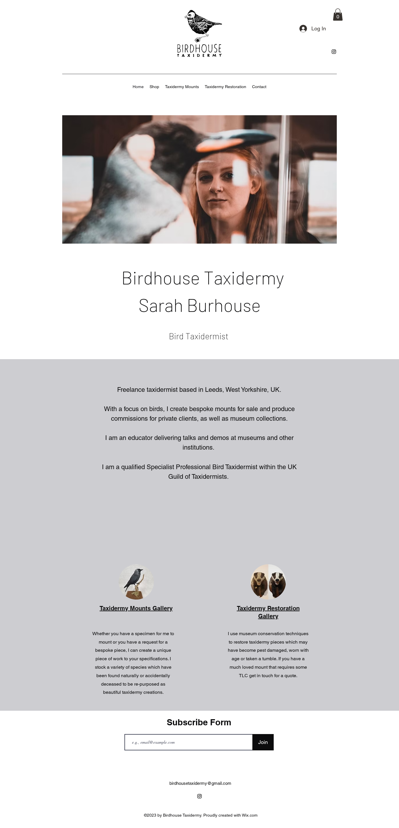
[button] (338, 14)
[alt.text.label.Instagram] (334, 52)
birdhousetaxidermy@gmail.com (200, 783)
